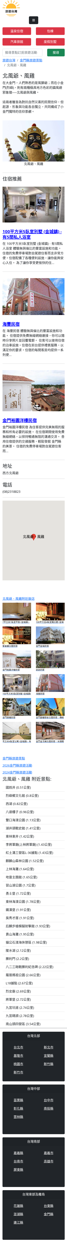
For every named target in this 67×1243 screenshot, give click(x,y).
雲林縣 (18, 1117)
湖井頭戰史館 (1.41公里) (23, 828)
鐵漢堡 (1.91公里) (18, 910)
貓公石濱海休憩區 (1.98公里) (26, 942)
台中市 (48, 1100)
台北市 (18, 1047)
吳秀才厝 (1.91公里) (20, 918)
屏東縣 (18, 1169)
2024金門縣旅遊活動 (17, 772)
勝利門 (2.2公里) (17, 959)
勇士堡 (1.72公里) (18, 893)
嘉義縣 (18, 1153)
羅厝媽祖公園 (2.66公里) (23, 975)
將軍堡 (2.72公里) (18, 999)
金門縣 (48, 1214)
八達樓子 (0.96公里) (20, 812)
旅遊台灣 (9, 60)
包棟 (50, 31)
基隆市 (18, 1056)
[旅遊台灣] (11, 8)
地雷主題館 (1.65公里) (21, 877)
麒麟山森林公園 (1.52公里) (25, 861)
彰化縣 (18, 1108)
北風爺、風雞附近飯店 (19, 599)
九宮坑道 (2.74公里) (20, 1007)
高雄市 (48, 1161)
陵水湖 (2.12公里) (18, 950)
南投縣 (48, 1108)
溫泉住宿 (16, 31)
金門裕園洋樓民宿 (20, 420)
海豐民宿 (11, 324)
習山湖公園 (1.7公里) (20, 885)
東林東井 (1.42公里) (20, 836)
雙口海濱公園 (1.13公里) (23, 820)
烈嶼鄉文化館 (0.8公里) (22, 795)
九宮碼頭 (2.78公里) (20, 1016)
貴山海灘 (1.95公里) (20, 934)
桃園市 (18, 1064)
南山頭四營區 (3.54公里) (23, 1024)
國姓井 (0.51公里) (18, 787)
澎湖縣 (18, 1214)
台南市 (18, 1161)
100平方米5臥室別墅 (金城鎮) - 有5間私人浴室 (32, 234)
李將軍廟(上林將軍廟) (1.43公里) (29, 844)
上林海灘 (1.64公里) (20, 869)
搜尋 (56, 52)
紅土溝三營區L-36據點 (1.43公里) (29, 853)
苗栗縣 (18, 1100)
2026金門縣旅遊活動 (17, 765)
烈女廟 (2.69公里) (18, 991)
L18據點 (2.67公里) (19, 983)
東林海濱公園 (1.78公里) (23, 901)
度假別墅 (50, 42)
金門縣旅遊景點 (31, 60)
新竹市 (18, 1072)
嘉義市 (48, 1153)
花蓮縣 (18, 1206)
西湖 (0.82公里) (17, 804)
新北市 (48, 1047)
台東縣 (48, 1206)
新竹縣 (48, 1064)
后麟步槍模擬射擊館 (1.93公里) (28, 926)
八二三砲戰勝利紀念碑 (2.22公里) (29, 967)
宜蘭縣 (48, 1056)
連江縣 (18, 1222)
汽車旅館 (16, 42)
